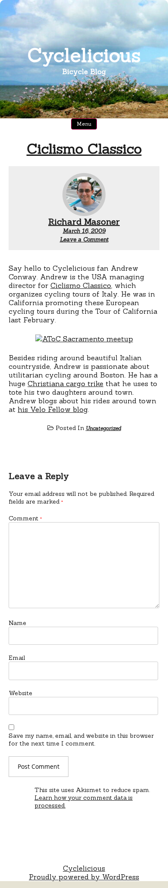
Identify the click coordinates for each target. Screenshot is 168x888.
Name (17, 623)
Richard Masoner (84, 221)
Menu (84, 124)
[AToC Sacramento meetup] (84, 338)
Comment (25, 518)
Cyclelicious (84, 55)
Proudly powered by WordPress (84, 877)
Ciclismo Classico (84, 149)
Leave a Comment (84, 239)
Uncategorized (103, 428)
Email (17, 658)
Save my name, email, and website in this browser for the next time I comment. (81, 739)
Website (20, 693)
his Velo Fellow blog (53, 409)
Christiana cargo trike (65, 383)
